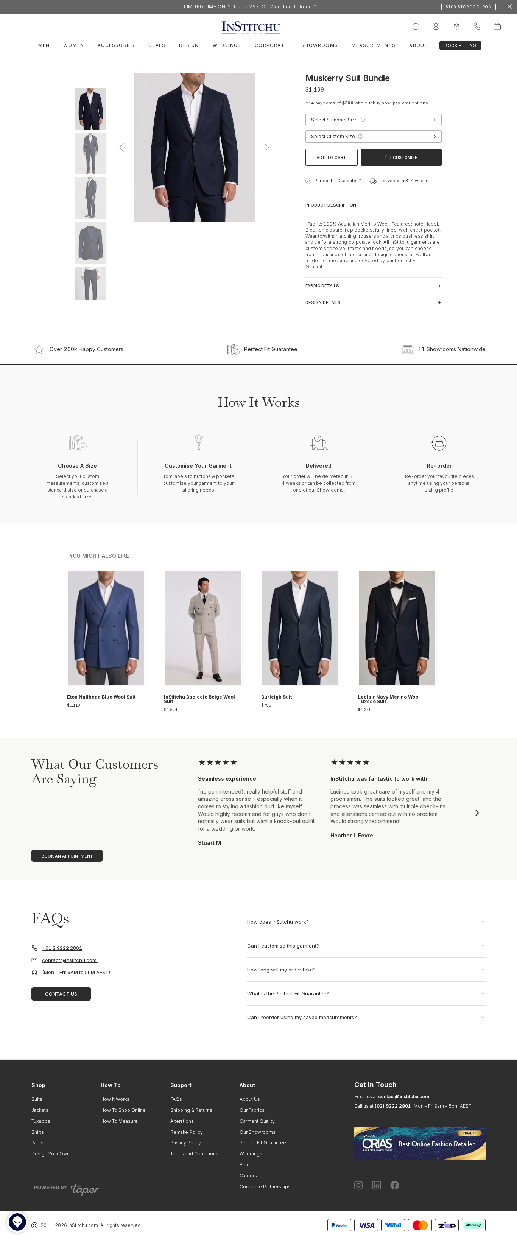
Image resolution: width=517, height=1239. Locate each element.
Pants (37, 1143)
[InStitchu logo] (456, 26)
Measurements (374, 45)
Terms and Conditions (194, 1154)
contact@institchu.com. (70, 960)
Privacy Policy (185, 1143)
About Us (250, 1099)
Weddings (227, 45)
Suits (36, 1099)
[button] (362, 119)
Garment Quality (257, 1121)
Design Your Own (50, 1154)
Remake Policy (186, 1132)
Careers (248, 1175)
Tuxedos (40, 1121)
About (418, 45)
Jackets (39, 1110)
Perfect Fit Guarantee (270, 349)
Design (189, 45)
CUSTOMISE (405, 157)
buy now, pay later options (400, 103)
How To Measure (119, 1121)
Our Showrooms (258, 1132)
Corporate (271, 45)
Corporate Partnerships (265, 1186)
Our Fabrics (252, 1110)
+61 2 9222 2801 (62, 948)
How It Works (115, 1099)
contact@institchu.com (403, 1096)
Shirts (37, 1132)
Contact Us (61, 994)
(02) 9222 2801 (393, 1106)
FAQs (176, 1099)
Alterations (182, 1121)
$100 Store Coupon (468, 7)
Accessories (116, 45)
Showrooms (319, 45)
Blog (245, 1164)
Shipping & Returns (191, 1110)
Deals (156, 45)
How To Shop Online (123, 1110)
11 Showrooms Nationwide (452, 349)
